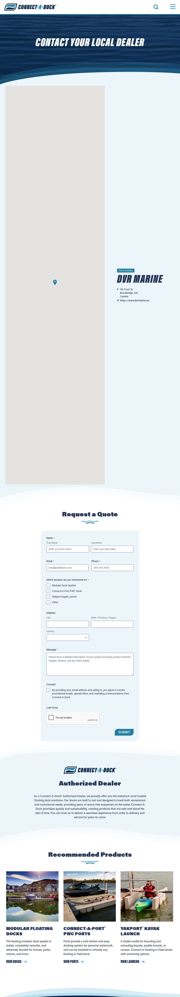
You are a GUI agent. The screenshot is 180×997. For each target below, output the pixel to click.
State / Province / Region (103, 617)
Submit (124, 732)
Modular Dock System (64, 585)
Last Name (96, 542)
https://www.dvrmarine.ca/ (135, 300)
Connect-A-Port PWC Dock (67, 591)
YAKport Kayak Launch (64, 596)
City (48, 617)
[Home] (30, 7)
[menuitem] (163, 7)
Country (50, 631)
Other (55, 602)
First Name (51, 542)
